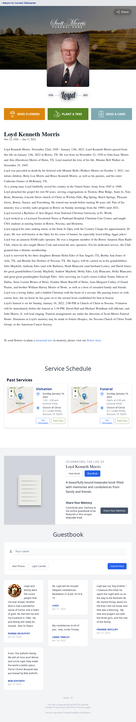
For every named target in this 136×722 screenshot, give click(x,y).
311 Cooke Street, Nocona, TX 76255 (52, 412)
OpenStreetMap (71, 712)
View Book (74, 473)
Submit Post (117, 566)
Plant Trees (58, 420)
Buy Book (92, 473)
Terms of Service (77, 707)
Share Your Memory (114, 510)
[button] (20, 396)
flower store (94, 340)
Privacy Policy (58, 707)
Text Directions (43, 421)
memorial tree (44, 340)
